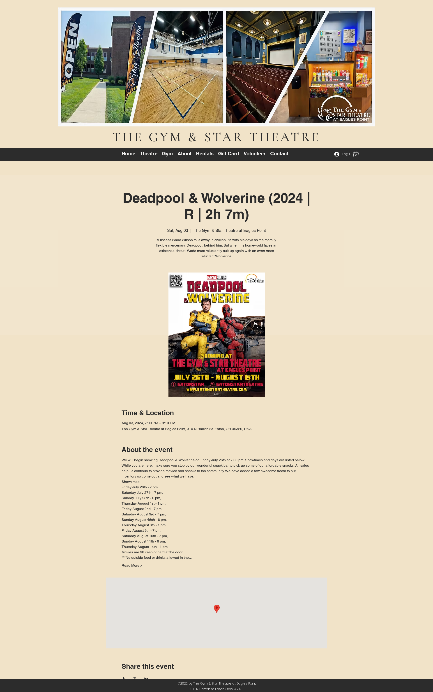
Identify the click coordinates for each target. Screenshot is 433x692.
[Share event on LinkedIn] (146, 678)
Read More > (132, 565)
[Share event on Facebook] (124, 678)
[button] (356, 154)
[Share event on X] (135, 678)
